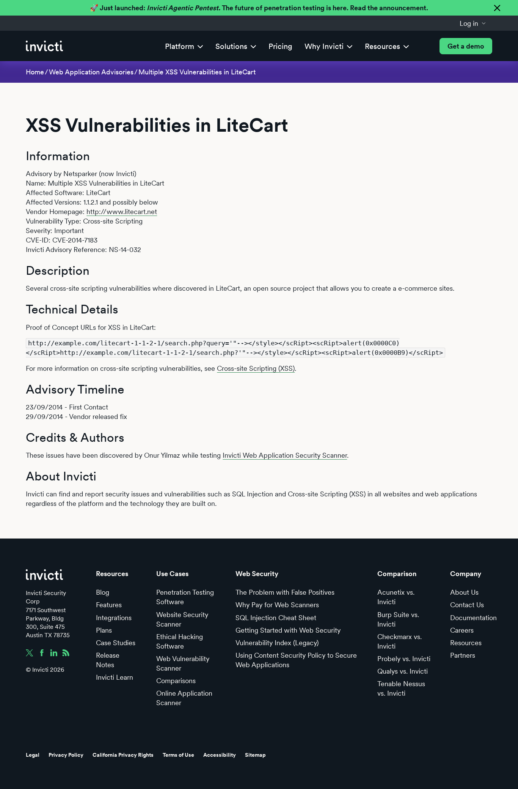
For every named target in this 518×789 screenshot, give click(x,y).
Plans (104, 630)
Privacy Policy (66, 755)
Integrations (114, 618)
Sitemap (255, 755)
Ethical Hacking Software (179, 641)
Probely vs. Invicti (403, 659)
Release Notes (107, 660)
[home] (44, 46)
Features (109, 605)
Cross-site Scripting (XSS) (256, 368)
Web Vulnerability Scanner (182, 663)
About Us (464, 592)
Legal (32, 755)
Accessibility (219, 755)
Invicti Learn (114, 677)
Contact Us (467, 605)
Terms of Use (178, 755)
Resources (466, 643)
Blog (102, 592)
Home (35, 72)
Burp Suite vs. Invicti (398, 619)
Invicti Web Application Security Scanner (285, 455)
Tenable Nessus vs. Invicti (401, 688)
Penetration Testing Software (185, 597)
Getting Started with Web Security (288, 630)
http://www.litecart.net (121, 212)
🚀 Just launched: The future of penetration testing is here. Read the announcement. (259, 8)
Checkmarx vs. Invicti (399, 641)
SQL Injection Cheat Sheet (275, 618)
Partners (462, 655)
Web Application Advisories (91, 72)
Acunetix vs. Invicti (395, 597)
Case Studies (115, 643)
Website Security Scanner (182, 619)
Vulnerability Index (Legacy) (277, 643)
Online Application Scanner (184, 698)
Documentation (473, 618)
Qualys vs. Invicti (402, 671)
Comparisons (176, 681)
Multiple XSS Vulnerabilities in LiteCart (197, 72)
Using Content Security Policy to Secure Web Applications (296, 660)
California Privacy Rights (123, 755)
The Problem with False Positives (284, 592)
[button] (473, 23)
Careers (462, 630)
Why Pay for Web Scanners (277, 605)
